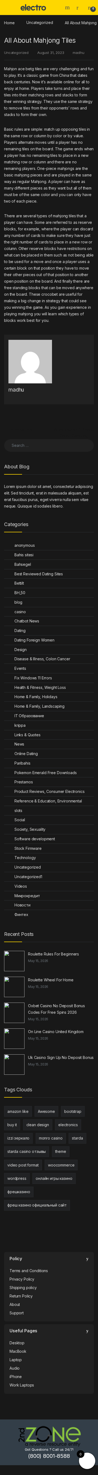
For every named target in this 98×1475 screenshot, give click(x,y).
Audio (15, 1368)
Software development (34, 838)
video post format (23, 1165)
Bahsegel (22, 564)
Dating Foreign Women (34, 640)
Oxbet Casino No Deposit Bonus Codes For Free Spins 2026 (56, 1009)
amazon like (17, 1111)
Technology (25, 857)
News (19, 744)
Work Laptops (22, 1385)
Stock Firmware (28, 848)
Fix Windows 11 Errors (33, 678)
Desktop (17, 1342)
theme (60, 1151)
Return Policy (21, 1296)
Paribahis (22, 763)
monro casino (51, 1138)
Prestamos (23, 782)
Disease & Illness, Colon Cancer (42, 658)
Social (19, 819)
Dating (20, 630)
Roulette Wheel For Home (51, 980)
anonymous (24, 545)
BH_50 (19, 592)
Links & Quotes (27, 734)
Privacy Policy (22, 1279)
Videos (20, 886)
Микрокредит (27, 895)
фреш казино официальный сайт (37, 1205)
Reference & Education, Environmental (48, 801)
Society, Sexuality (29, 829)
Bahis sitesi (23, 554)
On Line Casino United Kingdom (56, 1031)
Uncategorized (39, 22)
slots (18, 810)
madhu (78, 52)
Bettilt (19, 583)
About (15, 1304)
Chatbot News (26, 621)
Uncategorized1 (28, 876)
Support (17, 1313)
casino (20, 611)
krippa (20, 725)
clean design (37, 1124)
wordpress (16, 1178)
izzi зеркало (18, 1138)
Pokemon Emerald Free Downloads (45, 772)
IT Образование (29, 715)
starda (77, 1138)
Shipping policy (23, 1287)
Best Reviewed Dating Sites (38, 574)
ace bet (25, 68)
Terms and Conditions (29, 1270)
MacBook (18, 1351)
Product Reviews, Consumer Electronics (49, 791)
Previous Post (18, 429)
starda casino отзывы (26, 1151)
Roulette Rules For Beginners (53, 954)
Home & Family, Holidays (35, 696)
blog (18, 602)
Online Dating (26, 753)
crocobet (49, 294)
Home (9, 22)
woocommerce (61, 1165)
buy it (12, 1124)
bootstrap (72, 1111)
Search (68, 7)
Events (20, 668)
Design (20, 649)
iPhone (16, 1376)
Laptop (16, 1359)
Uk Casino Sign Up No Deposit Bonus (61, 1057)
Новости (22, 905)
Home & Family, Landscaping (39, 706)
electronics (68, 1124)
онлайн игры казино (54, 1178)
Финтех (21, 914)
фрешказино (18, 1191)
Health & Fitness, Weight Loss (40, 687)
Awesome (46, 1111)
